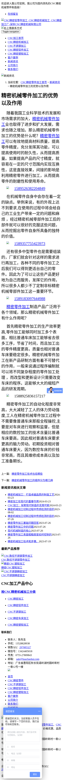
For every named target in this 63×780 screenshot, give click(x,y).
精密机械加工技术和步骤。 (23, 541)
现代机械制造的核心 (19, 530)
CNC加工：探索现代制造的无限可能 (28, 505)
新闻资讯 (13, 61)
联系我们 (13, 69)
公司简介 (13, 65)
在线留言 (13, 14)
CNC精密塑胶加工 (18, 53)
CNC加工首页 (16, 38)
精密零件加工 (18, 307)
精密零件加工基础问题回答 (23, 523)
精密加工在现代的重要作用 (23, 501)
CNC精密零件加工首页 (34, 82)
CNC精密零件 (16, 680)
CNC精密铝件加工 (18, 49)
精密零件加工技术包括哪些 (27, 473)
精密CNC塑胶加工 (11, 567)
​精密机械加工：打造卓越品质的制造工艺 (31, 494)
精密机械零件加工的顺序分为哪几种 (32, 480)
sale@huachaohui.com (27, 659)
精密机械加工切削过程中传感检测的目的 (31, 509)
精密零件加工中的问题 (21, 526)
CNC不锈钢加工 (17, 46)
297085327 (25, 647)
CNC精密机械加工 (18, 42)
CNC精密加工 (16, 598)
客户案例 (13, 57)
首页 (10, 676)
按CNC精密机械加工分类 (18, 591)
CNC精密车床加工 (18, 618)
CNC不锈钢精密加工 (13, 575)
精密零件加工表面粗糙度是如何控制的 (30, 534)
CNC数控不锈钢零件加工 (15, 559)
